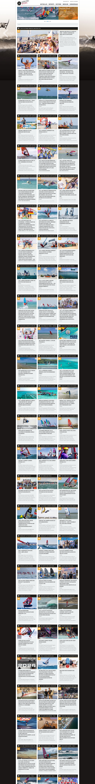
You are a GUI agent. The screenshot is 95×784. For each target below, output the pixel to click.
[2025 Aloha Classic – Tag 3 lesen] (68, 759)
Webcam (65, 4)
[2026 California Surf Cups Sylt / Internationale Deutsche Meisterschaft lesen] (27, 129)
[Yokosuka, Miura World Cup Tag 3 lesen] (27, 729)
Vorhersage (74, 4)
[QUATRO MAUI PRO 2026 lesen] (68, 579)
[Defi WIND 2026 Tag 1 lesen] (27, 519)
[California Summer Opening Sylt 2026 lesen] (47, 519)
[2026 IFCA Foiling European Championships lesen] (47, 279)
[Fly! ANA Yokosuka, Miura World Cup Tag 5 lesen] (47, 699)
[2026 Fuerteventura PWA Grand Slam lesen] (68, 189)
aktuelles (43, 4)
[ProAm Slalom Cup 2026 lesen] (27, 579)
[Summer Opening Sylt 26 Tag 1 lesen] (68, 459)
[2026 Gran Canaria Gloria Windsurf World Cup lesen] (68, 309)
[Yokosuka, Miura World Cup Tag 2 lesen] (68, 729)
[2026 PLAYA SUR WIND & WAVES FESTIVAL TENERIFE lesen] (27, 69)
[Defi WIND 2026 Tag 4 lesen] (27, 489)
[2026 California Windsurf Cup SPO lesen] (47, 249)
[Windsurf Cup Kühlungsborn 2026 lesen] (47, 549)
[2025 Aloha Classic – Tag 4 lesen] (47, 759)
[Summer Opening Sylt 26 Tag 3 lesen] (47, 459)
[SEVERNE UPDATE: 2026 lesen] (27, 669)
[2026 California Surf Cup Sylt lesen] (47, 129)
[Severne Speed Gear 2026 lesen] (68, 609)
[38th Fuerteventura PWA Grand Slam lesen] (27, 309)
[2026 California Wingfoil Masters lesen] (27, 99)
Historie (58, 4)
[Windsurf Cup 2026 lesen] (27, 609)
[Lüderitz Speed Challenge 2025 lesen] (27, 699)
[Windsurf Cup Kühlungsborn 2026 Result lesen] (27, 549)
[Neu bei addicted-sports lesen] (68, 279)
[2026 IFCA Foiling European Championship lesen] (68, 219)
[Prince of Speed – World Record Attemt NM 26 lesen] (27, 369)
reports (51, 4)
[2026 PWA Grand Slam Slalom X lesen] (47, 159)
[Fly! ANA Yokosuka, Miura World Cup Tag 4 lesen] (68, 699)
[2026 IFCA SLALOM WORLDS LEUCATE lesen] (68, 549)
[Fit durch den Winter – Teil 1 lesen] (47, 729)
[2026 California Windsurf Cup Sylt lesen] (68, 129)
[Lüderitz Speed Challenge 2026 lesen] (68, 429)
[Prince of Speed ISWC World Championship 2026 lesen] (68, 519)
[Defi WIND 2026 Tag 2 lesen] (68, 489)
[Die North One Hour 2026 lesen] (47, 579)
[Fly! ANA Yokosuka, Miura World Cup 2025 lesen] (27, 759)
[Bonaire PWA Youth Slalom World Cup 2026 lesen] (47, 399)
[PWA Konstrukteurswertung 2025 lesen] (68, 669)
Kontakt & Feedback (74, 1)
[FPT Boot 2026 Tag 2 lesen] (47, 639)
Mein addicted (66, 1)
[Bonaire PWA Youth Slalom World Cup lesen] (47, 369)
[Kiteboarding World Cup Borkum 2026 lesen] (27, 429)
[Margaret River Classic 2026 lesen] (47, 609)
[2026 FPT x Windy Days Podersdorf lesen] (68, 399)
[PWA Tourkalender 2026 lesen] (47, 669)
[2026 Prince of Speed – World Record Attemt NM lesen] (47, 339)
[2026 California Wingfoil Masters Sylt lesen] (47, 40)
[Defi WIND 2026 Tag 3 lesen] (47, 489)
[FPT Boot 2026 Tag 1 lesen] (68, 639)
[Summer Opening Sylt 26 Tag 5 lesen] (27, 459)
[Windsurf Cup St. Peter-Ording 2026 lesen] (47, 429)
